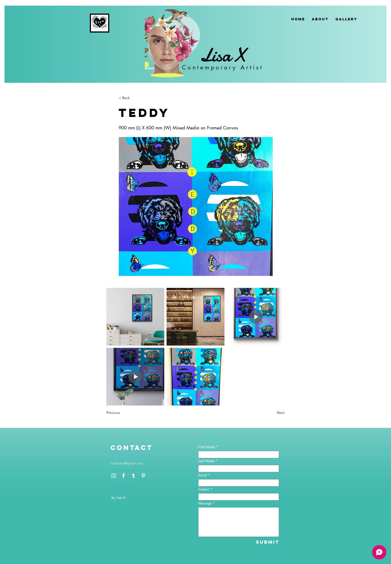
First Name (206, 447)
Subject (204, 489)
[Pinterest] (143, 475)
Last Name (206, 461)
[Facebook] (123, 475)
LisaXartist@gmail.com (126, 463)
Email (202, 475)
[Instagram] (113, 475)
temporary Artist (230, 67)
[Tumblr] (133, 475)
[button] (134, 97)
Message (205, 503)
